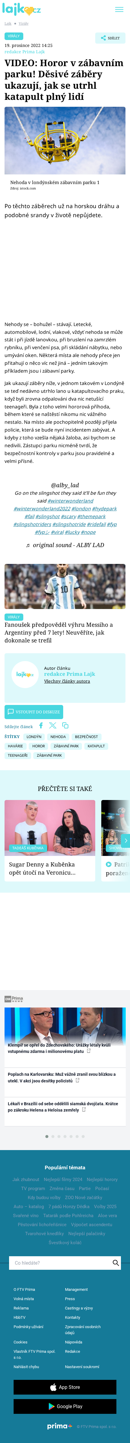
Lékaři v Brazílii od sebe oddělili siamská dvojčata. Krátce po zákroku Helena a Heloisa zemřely (63, 1106)
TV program (33, 1188)
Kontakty (72, 1317)
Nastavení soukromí (82, 1367)
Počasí (102, 1188)
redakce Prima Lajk (25, 51)
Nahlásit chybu (26, 1367)
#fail (29, 516)
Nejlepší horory (102, 1179)
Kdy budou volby (44, 1197)
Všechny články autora (67, 681)
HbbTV (19, 1317)
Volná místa (24, 1299)
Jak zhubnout (25, 1179)
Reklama (21, 1308)
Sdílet (107, 40)
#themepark (91, 516)
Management (76, 1289)
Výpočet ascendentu (91, 1224)
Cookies (21, 1342)
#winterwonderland (70, 500)
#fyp (112, 524)
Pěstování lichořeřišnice (42, 1224)
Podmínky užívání (28, 1327)
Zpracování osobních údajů (83, 1330)
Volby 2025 (105, 1206)
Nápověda (73, 1342)
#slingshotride (69, 524)
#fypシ (42, 532)
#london (81, 508)
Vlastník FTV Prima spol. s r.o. (34, 1354)
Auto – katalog (29, 1206)
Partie (85, 1188)
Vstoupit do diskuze (38, 712)
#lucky (72, 532)
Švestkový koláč (65, 1242)
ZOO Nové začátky (83, 1197)
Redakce (72, 1351)
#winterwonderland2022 (42, 508)
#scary (68, 516)
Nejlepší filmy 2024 (63, 1179)
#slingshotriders (32, 524)
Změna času (62, 1188)
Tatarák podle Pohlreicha (68, 1215)
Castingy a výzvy (79, 1308)
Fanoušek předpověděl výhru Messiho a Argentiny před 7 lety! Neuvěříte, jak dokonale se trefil (59, 632)
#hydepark (104, 508)
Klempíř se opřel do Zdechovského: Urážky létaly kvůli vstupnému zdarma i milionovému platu (59, 1048)
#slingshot (47, 516)
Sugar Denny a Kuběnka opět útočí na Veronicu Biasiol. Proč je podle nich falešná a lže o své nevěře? (45, 868)
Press (70, 1299)
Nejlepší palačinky (86, 1233)
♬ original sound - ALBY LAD (65, 545)
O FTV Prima (24, 1289)
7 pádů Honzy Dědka (68, 1206)
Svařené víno (26, 1215)
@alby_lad (65, 485)
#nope (88, 532)
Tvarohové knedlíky (44, 1233)
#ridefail (96, 524)
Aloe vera (107, 1215)
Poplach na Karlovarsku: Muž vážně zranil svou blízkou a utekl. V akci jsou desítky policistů (62, 1077)
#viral (57, 532)
